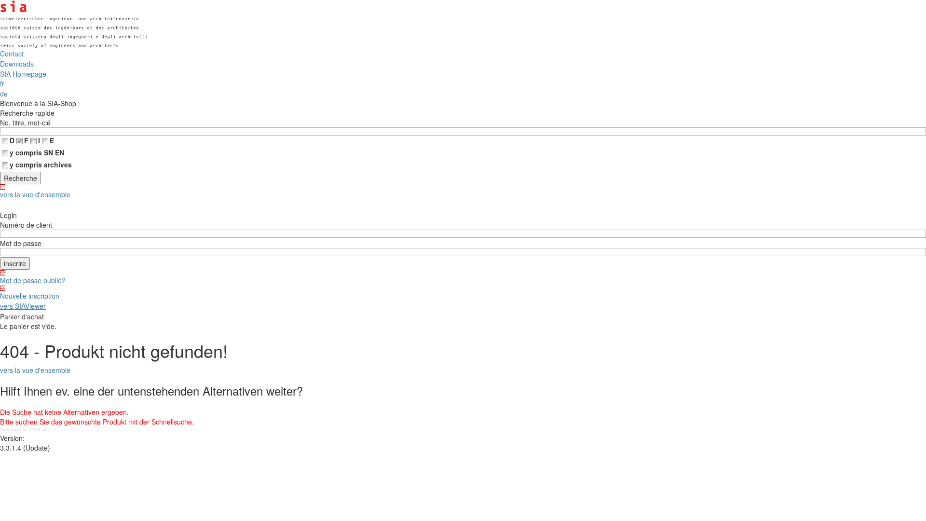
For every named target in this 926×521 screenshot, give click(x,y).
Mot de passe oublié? (33, 280)
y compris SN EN (37, 152)
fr (2, 83)
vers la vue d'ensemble (35, 194)
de (4, 93)
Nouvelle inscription (29, 296)
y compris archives (41, 164)
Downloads (17, 64)
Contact (12, 53)
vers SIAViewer (23, 306)
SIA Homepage (23, 74)
